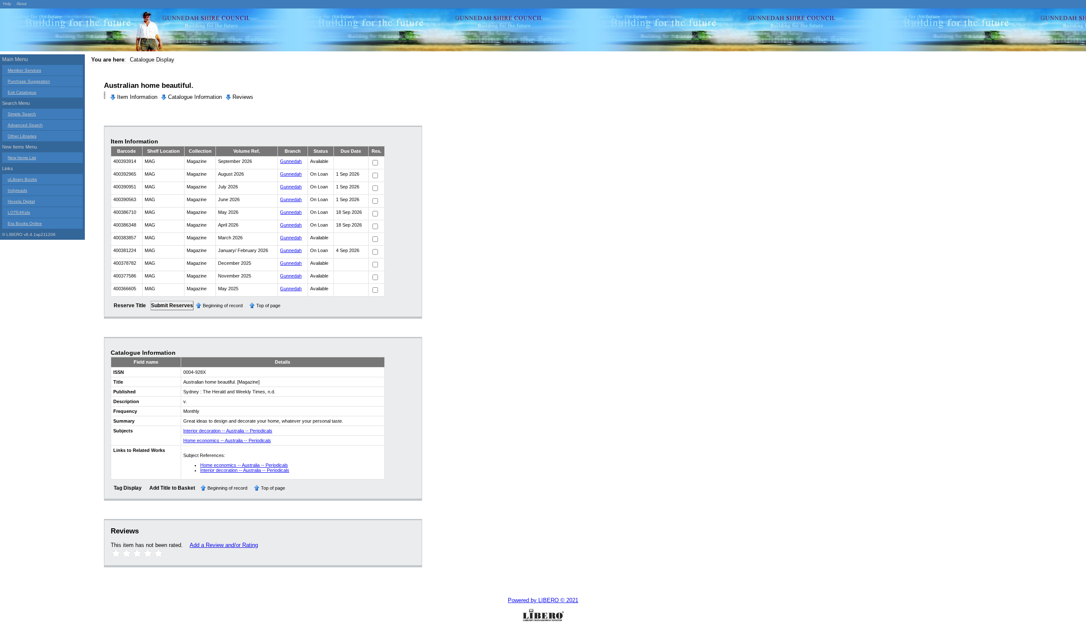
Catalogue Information (195, 97)
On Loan (319, 174)
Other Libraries (22, 136)
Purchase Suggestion (29, 81)
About (22, 4)
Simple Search (22, 114)
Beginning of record (223, 305)
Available (319, 161)
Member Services (24, 70)
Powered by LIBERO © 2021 (543, 600)
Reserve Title (130, 305)
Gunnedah (291, 161)
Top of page (268, 305)
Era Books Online (25, 223)
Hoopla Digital (21, 201)
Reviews (242, 97)
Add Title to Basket (172, 488)
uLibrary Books (22, 179)
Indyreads (17, 190)
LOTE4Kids (19, 212)
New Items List (22, 157)
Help (7, 4)
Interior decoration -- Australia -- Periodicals (227, 430)
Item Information (137, 97)
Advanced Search (25, 125)
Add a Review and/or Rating (224, 545)
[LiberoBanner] (127, 31)
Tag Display (128, 488)
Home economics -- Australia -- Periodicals (227, 440)
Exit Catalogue (22, 92)
